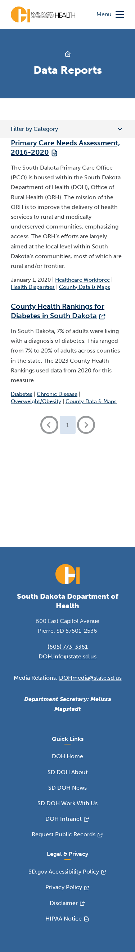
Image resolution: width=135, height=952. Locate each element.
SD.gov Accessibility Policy (63, 871)
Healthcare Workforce (82, 280)
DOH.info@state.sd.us (67, 656)
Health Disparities (33, 287)
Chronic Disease (57, 394)
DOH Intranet (63, 818)
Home (67, 53)
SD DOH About (68, 772)
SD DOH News (67, 787)
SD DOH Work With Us (67, 803)
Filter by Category (34, 128)
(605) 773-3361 (68, 646)
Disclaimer (64, 903)
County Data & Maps (84, 287)
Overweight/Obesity (36, 401)
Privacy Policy (63, 887)
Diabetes (21, 394)
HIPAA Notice (63, 918)
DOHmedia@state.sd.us (90, 677)
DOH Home (67, 756)
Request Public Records (63, 834)
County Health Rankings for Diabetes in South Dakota (57, 311)
